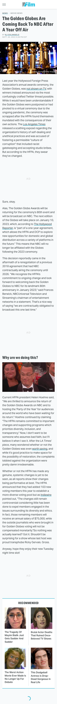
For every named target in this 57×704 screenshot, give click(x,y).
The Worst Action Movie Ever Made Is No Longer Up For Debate (15, 677)
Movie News (17, 13)
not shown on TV (36, 88)
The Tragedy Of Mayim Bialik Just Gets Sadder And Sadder (14, 637)
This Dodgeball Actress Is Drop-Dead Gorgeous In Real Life (41, 677)
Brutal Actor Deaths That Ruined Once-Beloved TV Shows (41, 635)
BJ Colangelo (12, 35)
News (5, 13)
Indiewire (46, 494)
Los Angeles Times (34, 124)
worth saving (39, 448)
